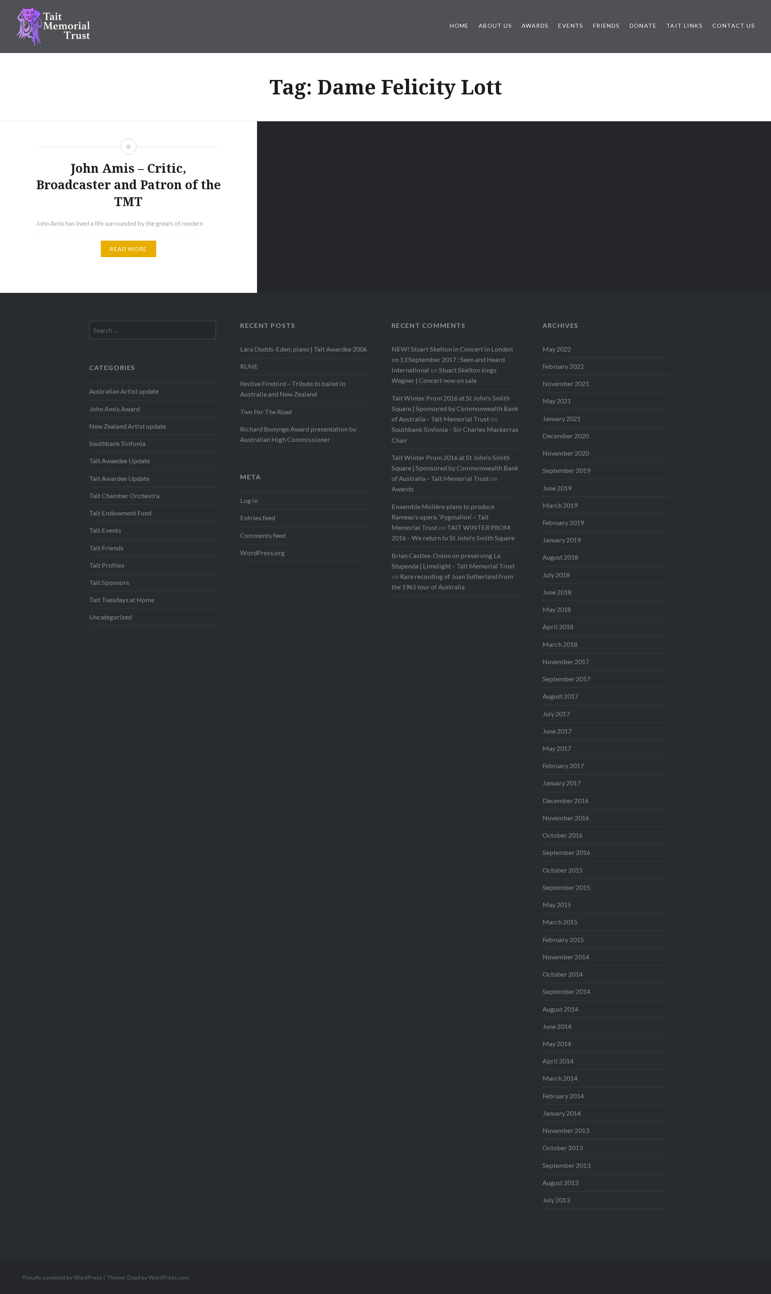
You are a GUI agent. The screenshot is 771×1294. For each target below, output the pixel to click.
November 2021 (566, 383)
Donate (643, 25)
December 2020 (566, 436)
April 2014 (558, 1061)
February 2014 (563, 1096)
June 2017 (557, 731)
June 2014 (557, 1026)
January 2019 (562, 540)
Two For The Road (266, 411)
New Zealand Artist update (127, 426)
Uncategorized (110, 617)
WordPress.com (169, 1277)
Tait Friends (106, 548)
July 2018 (556, 575)
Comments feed (263, 535)
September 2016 (566, 852)
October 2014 (563, 974)
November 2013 (566, 1130)
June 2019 (557, 488)
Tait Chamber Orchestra (124, 495)
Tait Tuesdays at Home (121, 599)
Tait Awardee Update (119, 478)
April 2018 (558, 626)
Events (570, 25)
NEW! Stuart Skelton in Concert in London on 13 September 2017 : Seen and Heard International (452, 359)
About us (495, 25)
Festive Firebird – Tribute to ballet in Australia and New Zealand (292, 389)
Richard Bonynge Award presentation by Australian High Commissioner (298, 434)
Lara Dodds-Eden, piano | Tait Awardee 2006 (303, 349)
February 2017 (563, 765)
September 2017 (566, 679)
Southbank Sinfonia (117, 443)
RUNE (249, 366)
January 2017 (562, 783)
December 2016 (566, 800)
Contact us (733, 25)
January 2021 (562, 418)
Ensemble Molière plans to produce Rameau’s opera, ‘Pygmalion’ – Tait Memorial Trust (443, 517)
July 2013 (556, 1200)
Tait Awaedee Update (119, 460)
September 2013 (566, 1165)
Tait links (684, 25)
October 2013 (563, 1147)
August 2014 (560, 1009)
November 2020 (566, 453)
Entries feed (257, 517)
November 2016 (566, 818)
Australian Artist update (124, 391)
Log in (249, 500)
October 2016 (563, 835)
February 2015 (563, 939)
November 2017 (566, 661)
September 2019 (566, 470)
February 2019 (563, 522)
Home (459, 25)
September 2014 (566, 991)
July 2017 (556, 714)
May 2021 (557, 401)
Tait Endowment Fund (120, 513)
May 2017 (557, 748)
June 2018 (557, 592)
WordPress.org (262, 552)
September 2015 (566, 887)
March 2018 (560, 644)
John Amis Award (114, 409)
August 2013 (560, 1182)
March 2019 (560, 505)
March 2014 (560, 1078)
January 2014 (562, 1113)
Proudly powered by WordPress (62, 1277)
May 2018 (557, 609)
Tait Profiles (106, 565)
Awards (535, 25)
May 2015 (557, 904)
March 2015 (560, 922)
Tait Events (105, 530)
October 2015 (563, 870)
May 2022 (557, 349)
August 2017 (560, 696)
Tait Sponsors (109, 582)
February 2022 (563, 366)
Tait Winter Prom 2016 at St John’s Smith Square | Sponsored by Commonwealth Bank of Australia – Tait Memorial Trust (455, 408)
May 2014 (557, 1043)
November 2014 (566, 957)
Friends (606, 25)
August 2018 (560, 557)
